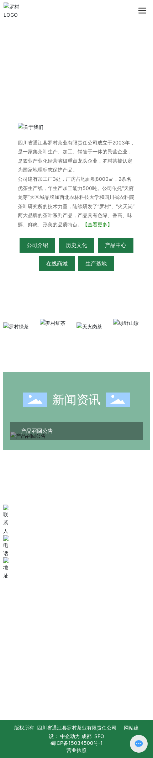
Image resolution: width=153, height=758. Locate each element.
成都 (86, 736)
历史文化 (76, 245)
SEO (99, 736)
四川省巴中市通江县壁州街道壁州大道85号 (82, 562)
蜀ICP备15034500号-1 (76, 743)
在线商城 (57, 263)
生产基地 (96, 263)
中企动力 (70, 736)
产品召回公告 (37, 430)
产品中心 (115, 245)
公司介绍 (37, 245)
